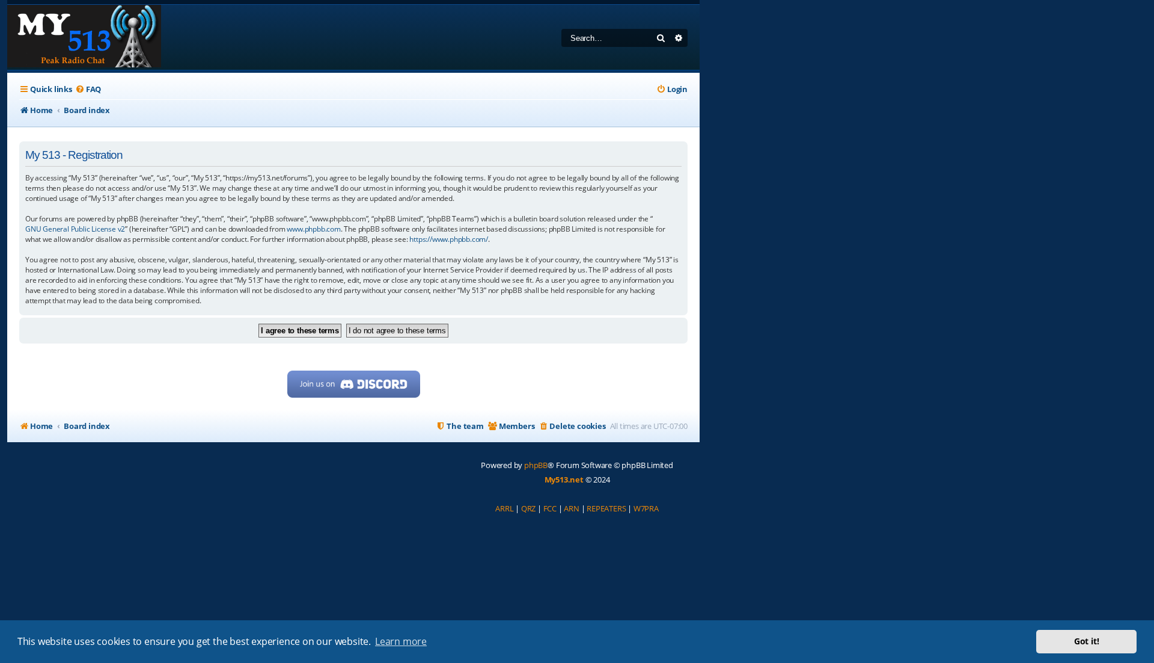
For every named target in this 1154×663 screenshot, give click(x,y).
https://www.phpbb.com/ (448, 239)
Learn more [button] (401, 641)
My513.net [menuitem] (564, 479)
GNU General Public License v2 (75, 229)
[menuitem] (88, 89)
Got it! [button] (1086, 641)
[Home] (84, 37)
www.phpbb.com (313, 229)
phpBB (536, 465)
